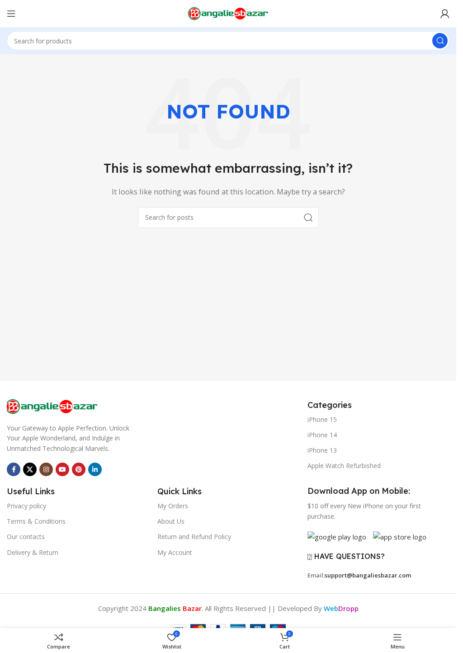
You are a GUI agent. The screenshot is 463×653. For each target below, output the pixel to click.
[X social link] (30, 469)
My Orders (172, 506)
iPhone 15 (322, 419)
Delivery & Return (32, 552)
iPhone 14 (322, 435)
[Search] (440, 40)
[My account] (445, 14)
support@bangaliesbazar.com (368, 575)
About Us (170, 521)
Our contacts (26, 536)
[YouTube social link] (62, 469)
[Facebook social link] (13, 469)
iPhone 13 (322, 450)
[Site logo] (228, 12)
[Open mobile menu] (11, 14)
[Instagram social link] (46, 469)
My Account (174, 552)
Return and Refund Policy (194, 536)
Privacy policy (26, 506)
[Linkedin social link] (95, 469)
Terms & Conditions (36, 521)
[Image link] (52, 405)
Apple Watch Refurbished (344, 465)
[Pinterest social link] (78, 469)
